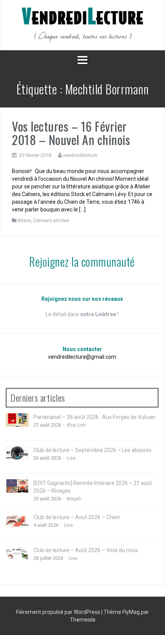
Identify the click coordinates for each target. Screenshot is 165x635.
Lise (71, 458)
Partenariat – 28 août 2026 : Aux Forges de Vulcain (94, 417)
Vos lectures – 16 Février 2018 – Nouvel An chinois (71, 132)
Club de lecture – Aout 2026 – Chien (76, 517)
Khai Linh (76, 425)
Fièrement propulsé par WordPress (58, 612)
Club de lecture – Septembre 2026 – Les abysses (92, 450)
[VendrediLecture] (82, 24)
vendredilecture (80, 155)
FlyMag (131, 612)
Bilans (24, 220)
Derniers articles (51, 220)
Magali (74, 498)
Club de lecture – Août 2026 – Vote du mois (85, 550)
